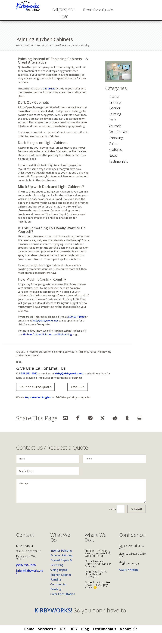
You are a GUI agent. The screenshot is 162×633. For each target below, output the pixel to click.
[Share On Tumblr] (127, 418)
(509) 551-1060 (26, 565)
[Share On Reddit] (115, 418)
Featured (66, 45)
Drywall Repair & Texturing (61, 562)
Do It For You (38, 45)
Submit (136, 509)
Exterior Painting (115, 111)
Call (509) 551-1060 (64, 13)
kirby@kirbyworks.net (45, 320)
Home (29, 628)
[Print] (139, 418)
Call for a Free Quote (35, 387)
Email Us (77, 387)
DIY (63, 628)
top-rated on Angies (37, 397)
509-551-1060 (76, 316)
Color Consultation (62, 594)
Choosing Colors (116, 140)
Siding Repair (58, 570)
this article (49, 88)
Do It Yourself (53, 45)
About (125, 628)
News (113, 155)
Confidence (132, 535)
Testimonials (118, 161)
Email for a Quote (98, 10)
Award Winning (129, 570)
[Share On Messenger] (90, 418)
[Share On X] (102, 418)
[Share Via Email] (65, 418)
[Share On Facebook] (78, 418)
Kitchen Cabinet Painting (60, 577)
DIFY (73, 628)
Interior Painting (81, 45)
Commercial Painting (58, 586)
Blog (85, 628)
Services (45, 628)
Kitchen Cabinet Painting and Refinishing (47, 334)
